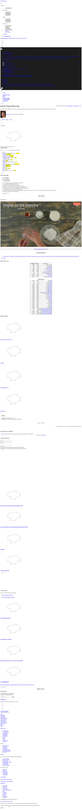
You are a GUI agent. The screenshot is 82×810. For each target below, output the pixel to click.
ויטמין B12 (50, 293)
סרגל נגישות (5, 101)
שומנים (50, 270)
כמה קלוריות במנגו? (6, 94)
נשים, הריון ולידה (19, 83)
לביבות (4, 795)
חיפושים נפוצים (2, 783)
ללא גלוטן (4, 741)
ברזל (51, 301)
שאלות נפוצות (3, 717)
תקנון (1, 718)
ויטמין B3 (50, 288)
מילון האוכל (5, 67)
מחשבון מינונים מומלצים (19, 76)
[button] (6, 54)
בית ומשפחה (45, 83)
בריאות (42, 83)
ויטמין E (50, 297)
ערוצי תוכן (5, 82)
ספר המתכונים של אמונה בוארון (40, 249)
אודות (1, 714)
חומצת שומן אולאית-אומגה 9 (46, 313)
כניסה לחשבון (6, 52)
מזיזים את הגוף (18, 85)
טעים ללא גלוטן (48, 85)
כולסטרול (50, 274)
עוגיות (45, 56)
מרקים (26, 56)
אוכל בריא (29, 58)
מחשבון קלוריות (29, 75)
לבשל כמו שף (36, 85)
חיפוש (4, 92)
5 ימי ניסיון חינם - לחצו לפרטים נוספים (10, 72)
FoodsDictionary (3, 699)
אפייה (50, 56)
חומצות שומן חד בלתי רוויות (47, 312)
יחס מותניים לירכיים (6, 75)
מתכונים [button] (11, 54)
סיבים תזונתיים (49, 276)
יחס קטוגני (44, 435)
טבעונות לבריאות (42, 85)
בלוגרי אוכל (5, 770)
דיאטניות (4, 769)
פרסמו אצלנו (2, 715)
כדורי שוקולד (5, 788)
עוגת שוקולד (5, 785)
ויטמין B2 (50, 287)
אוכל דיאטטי (33, 58)
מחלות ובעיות (37, 83)
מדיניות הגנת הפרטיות (4, 806)
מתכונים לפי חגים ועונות (13, 58)
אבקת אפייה (5, 156)
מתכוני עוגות (65, 56)
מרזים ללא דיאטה (24, 85)
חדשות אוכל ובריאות (7, 83)
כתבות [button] (6, 81)
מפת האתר (2, 716)
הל (3, 166)
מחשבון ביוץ (5, 80)
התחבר (5, 34)
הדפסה (7, 119)
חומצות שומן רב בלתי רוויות (47, 308)
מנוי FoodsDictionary (7, 36)
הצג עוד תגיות (3, 258)
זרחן (51, 304)
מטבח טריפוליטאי (69, 105)
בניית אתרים (10, 801)
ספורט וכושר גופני (26, 83)
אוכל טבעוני (5, 736)
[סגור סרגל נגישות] (0, 3)
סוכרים (48, 268)
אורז (3, 96)
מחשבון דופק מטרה (13, 75)
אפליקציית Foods (6, 60)
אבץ (51, 305)
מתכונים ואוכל (76, 105)
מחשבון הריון (5, 79)
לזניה (4, 790)
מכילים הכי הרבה (6, 68)
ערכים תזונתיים (19, 68)
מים (3, 168)
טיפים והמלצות (13, 83)
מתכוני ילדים (30, 56)
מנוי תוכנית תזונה (3, 721)
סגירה (2, 807)
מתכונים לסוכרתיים (14, 56)
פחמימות (50, 267)
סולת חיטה (5, 153)
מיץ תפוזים (5, 157)
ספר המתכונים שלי (57, 58)
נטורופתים (5, 771)
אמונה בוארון (8, 114)
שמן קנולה (5, 161)
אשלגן (51, 307)
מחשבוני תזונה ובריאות (7, 74)
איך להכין (50, 83)
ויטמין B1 (50, 286)
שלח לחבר (3, 119)
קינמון (4, 165)
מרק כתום (5, 793)
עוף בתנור (4, 794)
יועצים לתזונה (5, 774)
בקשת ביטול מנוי (3, 722)
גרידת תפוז (5, 159)
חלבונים (50, 266)
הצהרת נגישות (8, 31)
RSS (1, 724)
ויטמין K (50, 299)
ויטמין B (50, 284)
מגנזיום (50, 303)
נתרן (51, 275)
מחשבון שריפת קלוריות (22, 75)
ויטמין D (50, 296)
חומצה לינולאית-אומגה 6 (47, 311)
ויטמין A (50, 283)
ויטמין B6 (50, 291)
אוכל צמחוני (60, 56)
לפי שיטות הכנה (6, 58)
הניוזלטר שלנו (3, 691)
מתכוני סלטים (76, 56)
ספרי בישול (20, 58)
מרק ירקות (5, 786)
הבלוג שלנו (2, 723)
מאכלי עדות (24, 58)
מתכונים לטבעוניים (54, 56)
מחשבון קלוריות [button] (12, 70)
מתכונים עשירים (46, 58)
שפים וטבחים (5, 772)
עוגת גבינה (5, 787)
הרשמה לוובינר (5, 100)
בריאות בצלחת (54, 85)
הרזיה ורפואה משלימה (11, 85)
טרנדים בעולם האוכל (7, 56)
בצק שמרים (5, 796)
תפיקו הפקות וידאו (3, 801)
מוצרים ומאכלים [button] (12, 66)
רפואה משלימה (32, 83)
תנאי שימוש (5, 718)
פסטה (42, 56)
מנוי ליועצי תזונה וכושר (4, 712)
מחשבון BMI (5, 76)
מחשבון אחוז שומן (11, 76)
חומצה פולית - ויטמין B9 (47, 292)
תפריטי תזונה (24, 68)
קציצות (4, 95)
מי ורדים (4, 170)
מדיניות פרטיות (3, 719)
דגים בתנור (5, 797)
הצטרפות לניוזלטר (6, 98)
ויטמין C (50, 295)
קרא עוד (3, 433)
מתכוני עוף (39, 56)
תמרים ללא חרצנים (6, 164)
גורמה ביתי (5, 85)
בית (80, 105)
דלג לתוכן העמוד (3, 0)
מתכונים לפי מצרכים (39, 58)
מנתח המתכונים (64, 58)
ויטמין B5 (50, 289)
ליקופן (51, 282)
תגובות (11, 119)
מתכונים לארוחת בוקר (7, 789)
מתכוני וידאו (52, 58)
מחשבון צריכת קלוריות (28, 76)
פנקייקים (4, 792)
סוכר (4, 154)
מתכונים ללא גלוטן (21, 56)
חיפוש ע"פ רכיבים (12, 68)
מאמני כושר (5, 773)
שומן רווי (47, 271)
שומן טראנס (47, 272)
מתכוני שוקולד (5, 740)
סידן (51, 300)
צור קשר (6, 30)
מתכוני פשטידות (70, 56)
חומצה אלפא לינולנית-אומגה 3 (46, 309)
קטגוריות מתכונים (3, 728)
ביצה (4, 160)
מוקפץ (47, 56)
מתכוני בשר (35, 56)
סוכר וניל (4, 155)
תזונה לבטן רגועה (31, 85)
